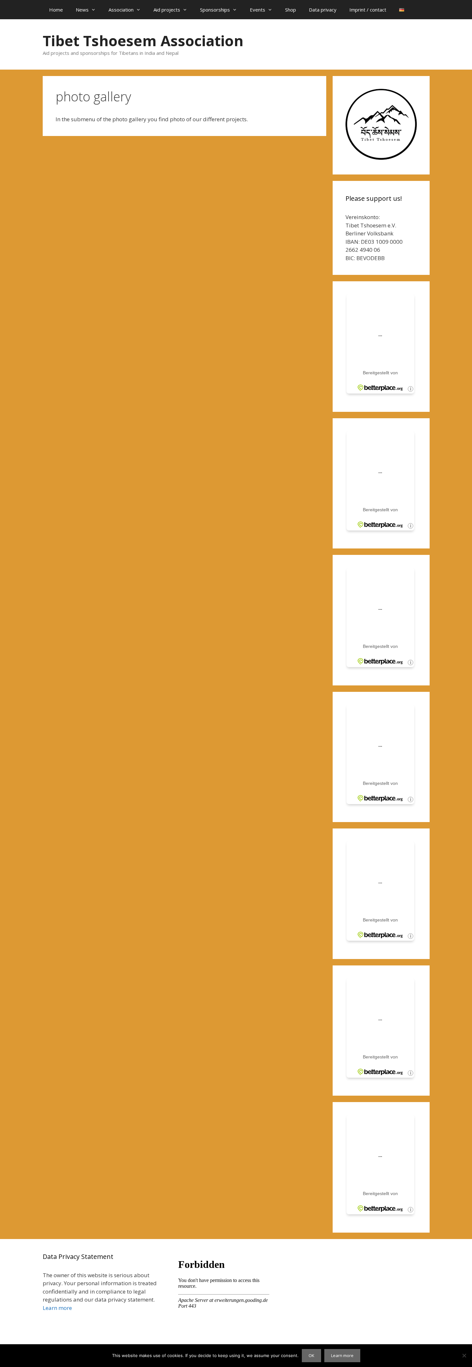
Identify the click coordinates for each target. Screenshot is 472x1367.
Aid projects (166, 9)
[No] (464, 1355)
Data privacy (323, 9)
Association (121, 9)
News (82, 9)
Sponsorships (215, 9)
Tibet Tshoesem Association (143, 40)
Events (257, 9)
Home (56, 9)
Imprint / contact (367, 9)
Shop (290, 9)
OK (311, 1355)
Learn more (57, 1308)
